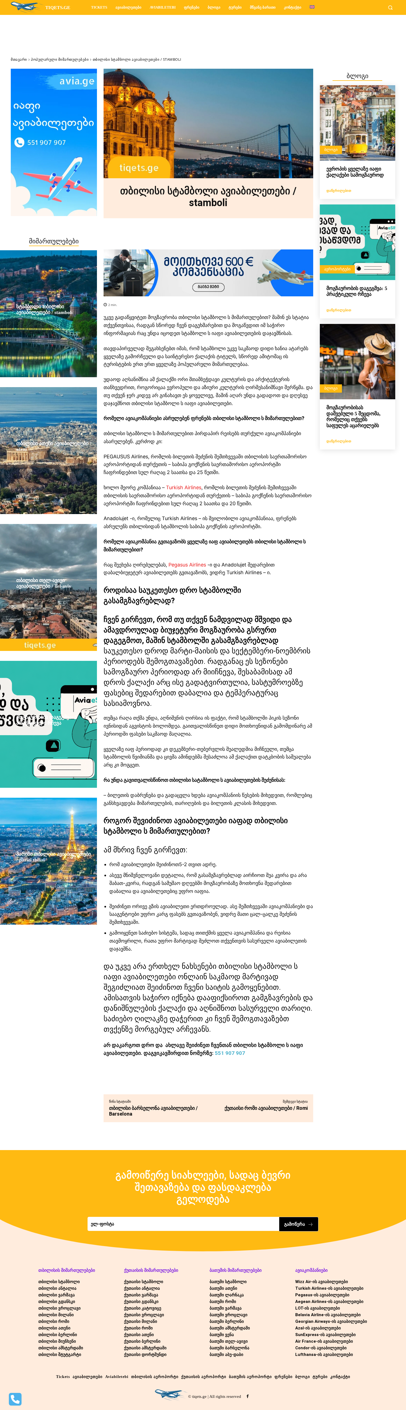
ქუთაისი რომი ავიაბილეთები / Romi (266, 1108)
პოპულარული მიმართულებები (60, 59)
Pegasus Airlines (187, 565)
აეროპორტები (337, 269)
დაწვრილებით (339, 190)
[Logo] (171, 1395)
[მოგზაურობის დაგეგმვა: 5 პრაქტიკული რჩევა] (357, 242)
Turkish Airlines (183, 487)
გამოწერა (294, 1224)
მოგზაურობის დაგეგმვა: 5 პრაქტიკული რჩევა (356, 291)
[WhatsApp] (186, 1080)
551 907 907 (230, 1053)
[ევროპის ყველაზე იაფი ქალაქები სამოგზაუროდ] (357, 123)
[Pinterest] (174, 1080)
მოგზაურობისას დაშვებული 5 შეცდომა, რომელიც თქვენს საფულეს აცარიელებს (353, 416)
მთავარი (19, 59)
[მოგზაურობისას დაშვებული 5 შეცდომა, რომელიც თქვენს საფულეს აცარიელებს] (357, 361)
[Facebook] (148, 1080)
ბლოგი (331, 150)
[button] (390, 7)
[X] (161, 1080)
